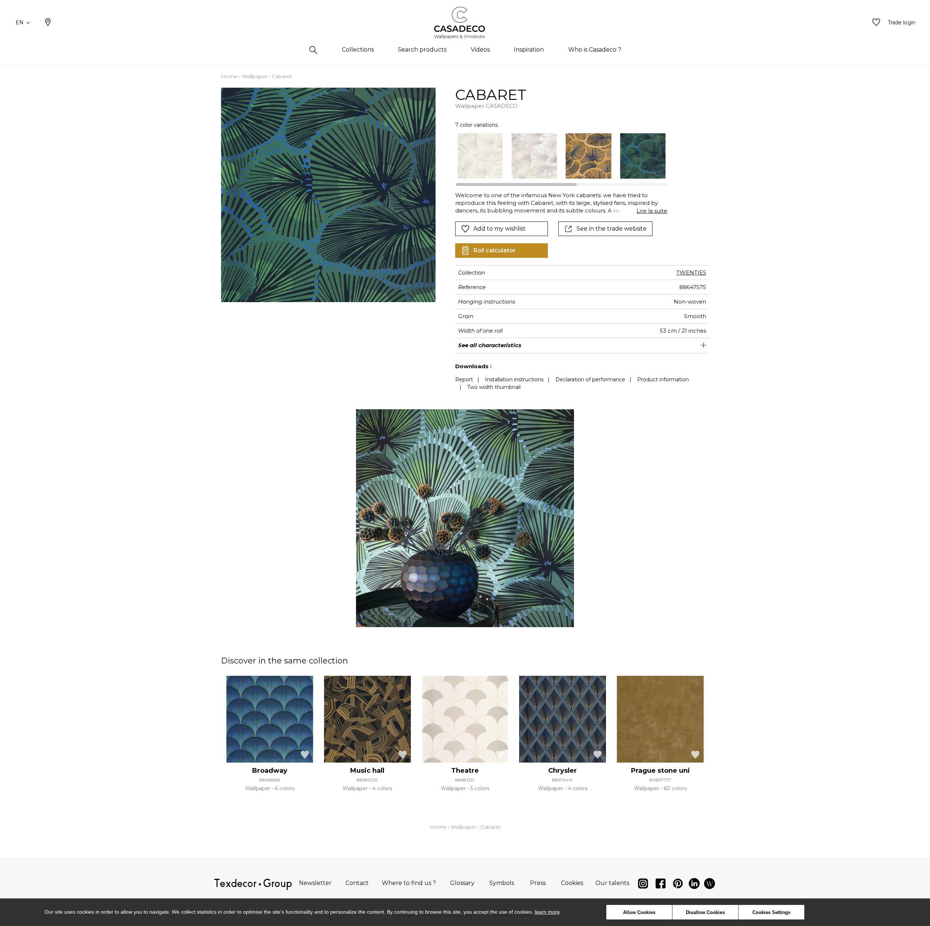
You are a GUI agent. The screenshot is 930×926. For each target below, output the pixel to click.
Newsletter (315, 883)
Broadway (269, 771)
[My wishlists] (876, 23)
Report (464, 379)
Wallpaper (254, 76)
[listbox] (557, 156)
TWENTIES (691, 272)
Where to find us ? (409, 883)
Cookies (572, 883)
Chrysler (562, 771)
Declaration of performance (590, 379)
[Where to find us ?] (48, 23)
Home (229, 76)
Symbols (501, 883)
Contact (357, 883)
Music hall (367, 771)
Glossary (462, 883)
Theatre (465, 771)
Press (538, 883)
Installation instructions (514, 379)
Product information (663, 379)
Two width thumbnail (494, 387)
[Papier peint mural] (709, 885)
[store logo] (465, 23)
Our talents (612, 883)
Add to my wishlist (499, 228)
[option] (480, 156)
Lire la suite (651, 210)
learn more (547, 912)
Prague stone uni (660, 771)
